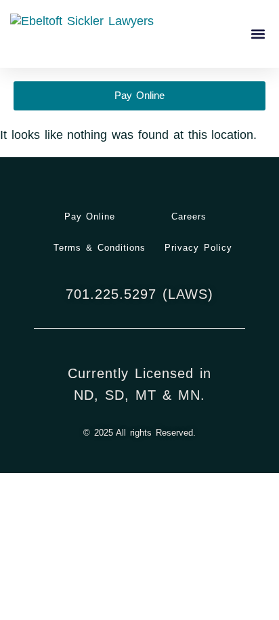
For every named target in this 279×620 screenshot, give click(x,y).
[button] (257, 34)
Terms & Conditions (99, 248)
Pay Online (90, 216)
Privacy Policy (198, 248)
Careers (189, 216)
